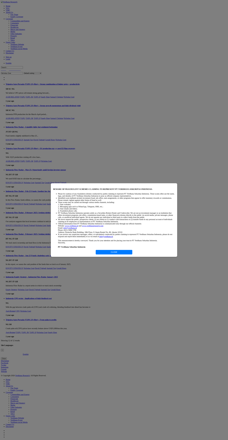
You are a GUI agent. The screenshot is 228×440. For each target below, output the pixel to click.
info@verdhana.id (70, 228)
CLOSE (114, 252)
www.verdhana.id (71, 226)
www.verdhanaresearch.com (92, 226)
